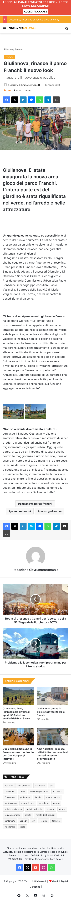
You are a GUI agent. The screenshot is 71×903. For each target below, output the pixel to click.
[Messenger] (31, 99)
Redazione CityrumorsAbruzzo (23, 85)
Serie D (23, 821)
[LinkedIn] (23, 99)
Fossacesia (10, 797)
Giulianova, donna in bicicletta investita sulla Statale (51, 712)
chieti (22, 791)
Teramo (19, 49)
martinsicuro (11, 803)
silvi (33, 821)
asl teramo (40, 785)
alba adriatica (24, 785)
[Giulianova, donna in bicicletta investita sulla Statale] (52, 696)
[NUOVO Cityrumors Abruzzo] (22, 28)
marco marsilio (53, 797)
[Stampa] (56, 99)
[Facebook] (6, 99)
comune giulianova (39, 791)
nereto (56, 803)
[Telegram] (47, 99)
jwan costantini (21, 511)
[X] (14, 99)
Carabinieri (10, 791)
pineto (62, 809)
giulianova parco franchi (36, 503)
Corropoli (57, 791)
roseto (28, 815)
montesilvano (27, 803)
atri (51, 785)
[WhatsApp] (39, 99)
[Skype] (31, 526)
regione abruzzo (12, 815)
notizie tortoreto (34, 809)
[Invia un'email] (39, 85)
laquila (38, 797)
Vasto (22, 826)
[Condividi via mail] (64, 526)
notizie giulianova (13, 809)
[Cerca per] (66, 30)
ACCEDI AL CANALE (35, 11)
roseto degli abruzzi (45, 815)
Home (9, 49)
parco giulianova (50, 511)
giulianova (25, 797)
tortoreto (56, 821)
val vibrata (10, 826)
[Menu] (4, 30)
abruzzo (9, 785)
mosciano (43, 803)
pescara (50, 809)
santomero (10, 821)
